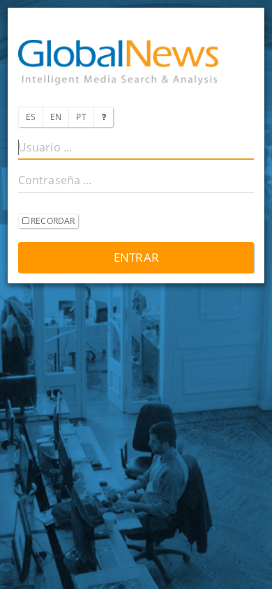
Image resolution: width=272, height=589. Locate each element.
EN (55, 117)
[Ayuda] (103, 117)
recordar (52, 221)
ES (31, 117)
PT (81, 117)
